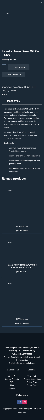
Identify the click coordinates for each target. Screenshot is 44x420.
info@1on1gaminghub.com (24, 363)
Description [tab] (13, 101)
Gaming (13, 90)
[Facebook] (19, 402)
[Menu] (5, 3)
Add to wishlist (14, 74)
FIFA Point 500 (22, 319)
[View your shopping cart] (39, 3)
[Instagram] (24, 402)
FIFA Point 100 (22, 226)
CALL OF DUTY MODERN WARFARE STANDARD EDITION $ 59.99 (22, 266)
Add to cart (20, 67)
